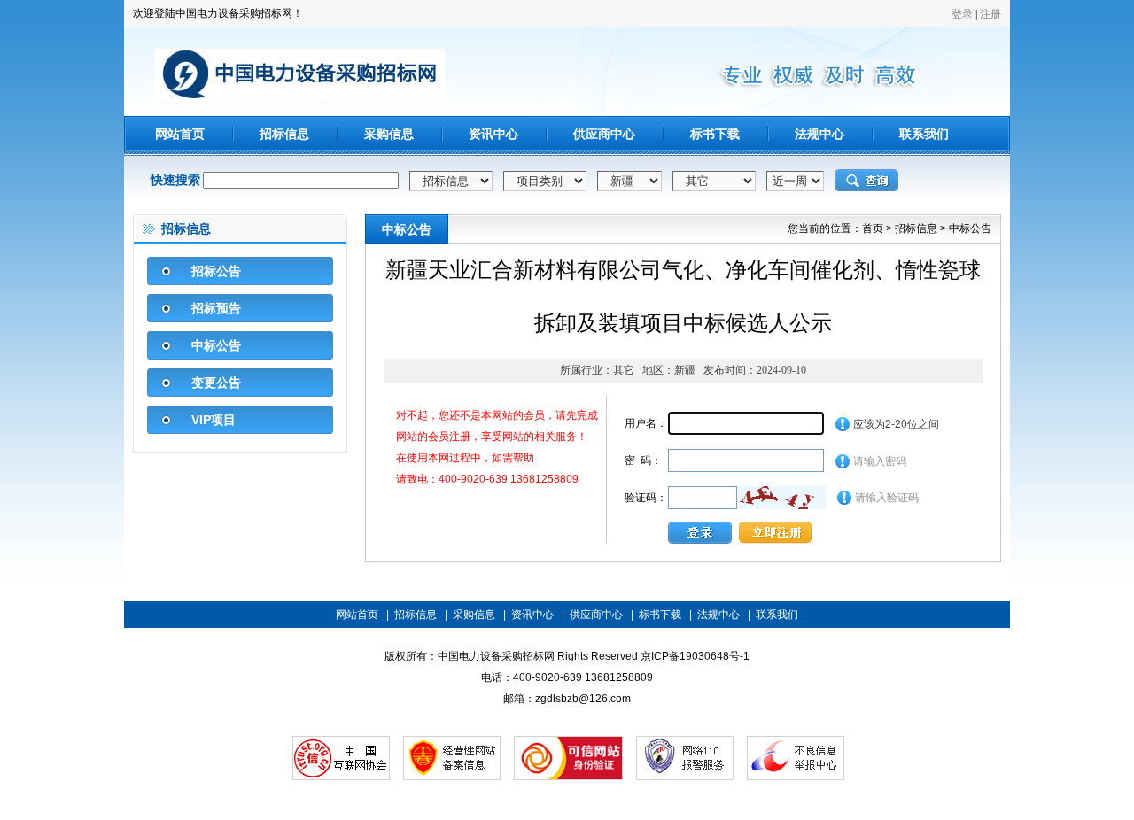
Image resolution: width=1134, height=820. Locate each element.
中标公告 (216, 345)
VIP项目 (213, 420)
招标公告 (216, 271)
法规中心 (819, 134)
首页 (872, 228)
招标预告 (216, 308)
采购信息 (389, 134)
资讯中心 (493, 134)
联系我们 (924, 134)
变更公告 (216, 382)
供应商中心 (604, 134)
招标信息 (284, 134)
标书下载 (715, 134)
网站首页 (180, 134)
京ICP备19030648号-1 (695, 656)
